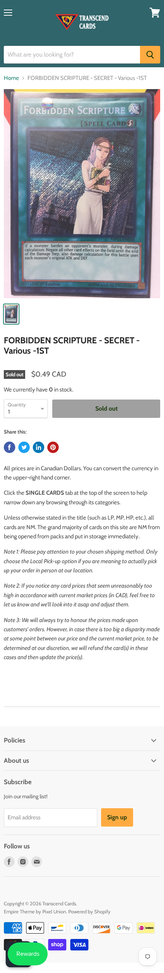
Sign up (117, 817)
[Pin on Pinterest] (53, 447)
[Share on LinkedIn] (38, 447)
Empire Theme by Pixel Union (35, 911)
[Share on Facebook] (9, 447)
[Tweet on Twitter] (24, 447)
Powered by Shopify (89, 911)
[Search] (150, 54)
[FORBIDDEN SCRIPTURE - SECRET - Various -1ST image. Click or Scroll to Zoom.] (82, 193)
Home (11, 78)
